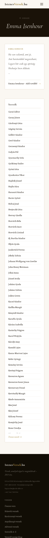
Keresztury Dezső (16, 387)
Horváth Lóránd (16, 232)
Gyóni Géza (13, 169)
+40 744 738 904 (11, 492)
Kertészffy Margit (16, 393)
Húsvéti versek (12, 511)
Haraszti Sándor (16, 192)
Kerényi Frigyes (15, 370)
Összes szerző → (15, 437)
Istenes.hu (16, 4)
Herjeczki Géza (15, 209)
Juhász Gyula (14, 284)
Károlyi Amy (14, 341)
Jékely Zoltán (14, 255)
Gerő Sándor (14, 140)
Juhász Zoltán (15, 290)
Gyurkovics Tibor (16, 175)
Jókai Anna (13, 272)
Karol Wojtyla (15, 336)
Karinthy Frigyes (16, 330)
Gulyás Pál (13, 152)
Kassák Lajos (14, 347)
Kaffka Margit (15, 307)
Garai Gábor (14, 111)
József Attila (14, 278)
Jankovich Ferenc (16, 249)
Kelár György (14, 359)
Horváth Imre (15, 226)
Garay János (14, 117)
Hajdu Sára (13, 186)
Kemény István (15, 364)
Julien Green (14, 295)
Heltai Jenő (13, 203)
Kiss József (13, 410)
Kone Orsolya (14, 428)
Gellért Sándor (15, 134)
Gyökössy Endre (16, 163)
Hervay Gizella (15, 215)
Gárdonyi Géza (15, 123)
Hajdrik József (15, 180)
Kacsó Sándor (14, 301)
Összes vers (10, 506)
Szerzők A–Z (10, 531)
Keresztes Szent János (18, 382)
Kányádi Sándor (16, 313)
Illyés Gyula (13, 244)
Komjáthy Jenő (15, 422)
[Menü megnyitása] (41, 4)
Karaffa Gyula (15, 319)
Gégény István (15, 129)
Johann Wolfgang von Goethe (22, 261)
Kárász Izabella (15, 324)
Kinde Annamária (16, 399)
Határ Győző (14, 198)
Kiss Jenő (12, 405)
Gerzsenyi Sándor (16, 146)
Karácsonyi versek (13, 516)
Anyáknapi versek (13, 521)
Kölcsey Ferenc (15, 416)
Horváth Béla (14, 221)
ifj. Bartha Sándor (16, 238)
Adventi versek (12, 526)
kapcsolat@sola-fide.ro (14, 488)
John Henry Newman (18, 267)
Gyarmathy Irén (16, 157)
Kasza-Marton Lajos (18, 353)
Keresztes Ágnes (16, 376)
